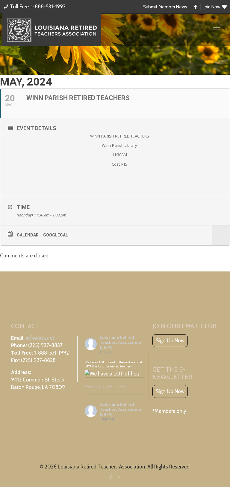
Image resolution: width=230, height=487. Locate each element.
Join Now (212, 7)
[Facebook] (111, 477)
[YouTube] (119, 477)
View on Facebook (98, 386)
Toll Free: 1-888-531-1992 (38, 7)
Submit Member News (165, 7)
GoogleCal (55, 235)
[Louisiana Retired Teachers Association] (51, 29)
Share (120, 386)
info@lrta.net (40, 338)
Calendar (28, 235)
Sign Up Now (170, 341)
